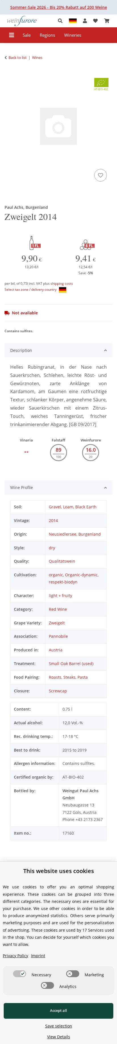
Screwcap (58, 691)
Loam (68, 506)
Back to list (18, 57)
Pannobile (58, 636)
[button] (62, 21)
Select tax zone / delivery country (31, 289)
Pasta (83, 677)
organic (56, 574)
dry (52, 547)
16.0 (91, 449)
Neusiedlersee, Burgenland (75, 534)
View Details (58, 1036)
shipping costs (62, 283)
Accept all (58, 1010)
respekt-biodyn (63, 582)
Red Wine (58, 609)
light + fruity (60, 595)
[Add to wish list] (100, 175)
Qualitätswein (62, 561)
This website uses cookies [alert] (58, 871)
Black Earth (86, 506)
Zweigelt (57, 623)
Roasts (55, 677)
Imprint (38, 955)
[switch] (19, 973)
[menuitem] (26, 35)
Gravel (55, 506)
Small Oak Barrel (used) (71, 663)
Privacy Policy (15, 955)
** (26, 452)
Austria (55, 650)
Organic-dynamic (81, 574)
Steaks (69, 677)
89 (58, 449)
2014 (53, 520)
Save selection (58, 1026)
